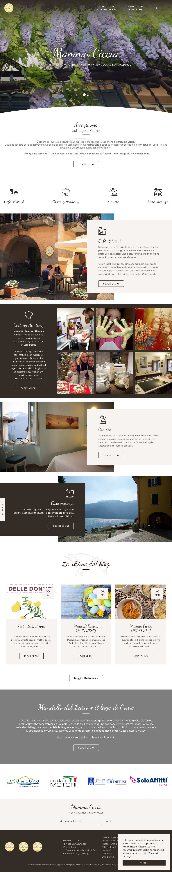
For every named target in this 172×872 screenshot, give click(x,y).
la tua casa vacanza (106, 8)
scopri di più (86, 164)
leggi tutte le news (86, 678)
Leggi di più (31, 656)
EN (157, 8)
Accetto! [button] (144, 863)
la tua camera (135, 8)
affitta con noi (2, 509)
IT (154, 8)
